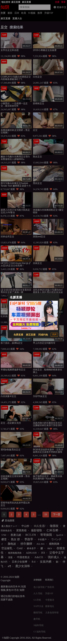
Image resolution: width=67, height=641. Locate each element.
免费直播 (18, 334)
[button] (54, 334)
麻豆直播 (31, 334)
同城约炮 (43, 334)
